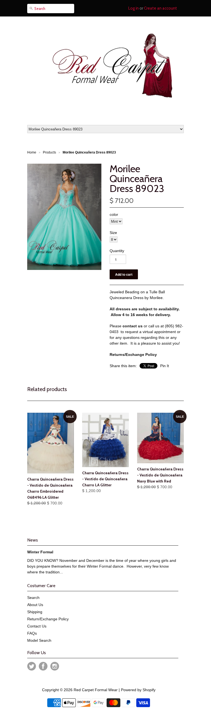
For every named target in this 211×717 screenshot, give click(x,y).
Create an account (160, 8)
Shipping (34, 612)
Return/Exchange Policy (48, 619)
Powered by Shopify (138, 690)
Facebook (43, 666)
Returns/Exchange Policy (133, 354)
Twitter (31, 666)
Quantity (117, 251)
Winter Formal (40, 552)
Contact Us (36, 626)
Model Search (39, 640)
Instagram (54, 666)
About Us (35, 604)
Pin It (164, 366)
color (114, 214)
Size (113, 232)
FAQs (32, 633)
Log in (133, 8)
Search (33, 597)
